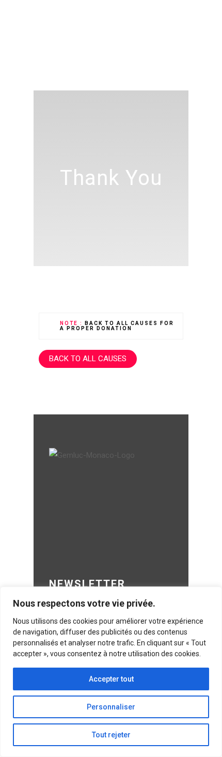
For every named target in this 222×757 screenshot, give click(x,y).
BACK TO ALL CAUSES (87, 358)
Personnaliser (111, 707)
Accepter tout (111, 679)
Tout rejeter (111, 735)
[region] (111, 671)
